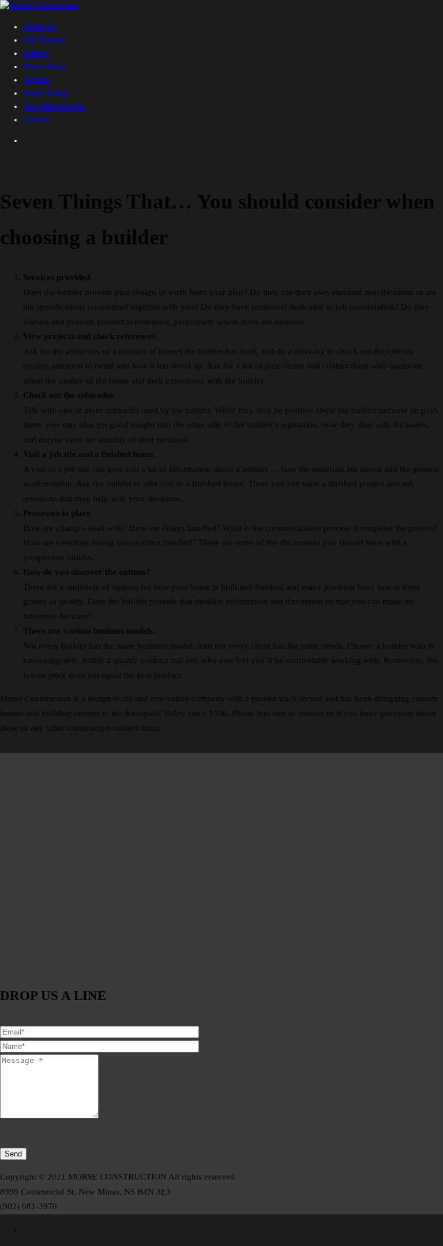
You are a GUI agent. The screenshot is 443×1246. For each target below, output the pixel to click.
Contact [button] (37, 120)
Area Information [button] (54, 106)
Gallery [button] (36, 53)
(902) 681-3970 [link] (28, 1206)
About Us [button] (39, 27)
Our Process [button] (44, 40)
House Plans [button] (44, 66)
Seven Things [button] (46, 93)
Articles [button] (36, 80)
